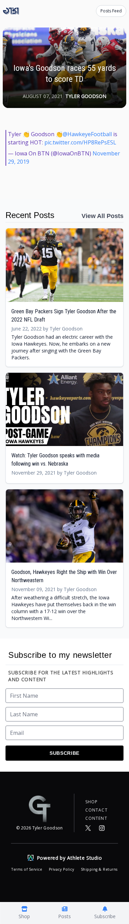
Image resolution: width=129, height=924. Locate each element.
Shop (91, 802)
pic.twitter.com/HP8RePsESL (80, 142)
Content (96, 818)
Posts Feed (111, 11)
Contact (96, 810)
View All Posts (102, 216)
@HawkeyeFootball (87, 134)
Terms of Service (27, 869)
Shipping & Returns (99, 869)
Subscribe (64, 753)
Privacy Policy (62, 869)
